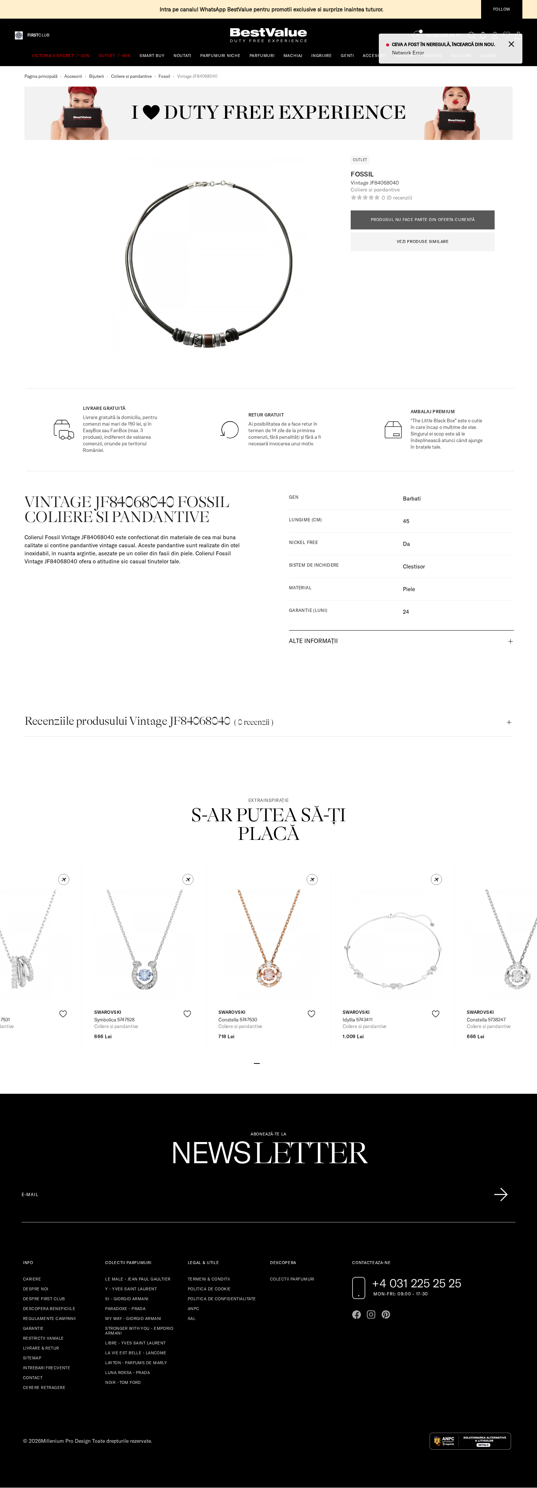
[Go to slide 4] (274, 1063)
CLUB (38, 35)
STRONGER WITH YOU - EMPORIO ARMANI (139, 1331)
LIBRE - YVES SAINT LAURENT (135, 1343)
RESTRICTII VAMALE (43, 1338)
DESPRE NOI (35, 1288)
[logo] (268, 35)
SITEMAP (32, 1357)
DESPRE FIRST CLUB (44, 1298)
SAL (191, 1318)
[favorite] (507, 35)
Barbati (412, 498)
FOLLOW (501, 9)
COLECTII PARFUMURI (292, 1279)
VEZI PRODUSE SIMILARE (423, 241)
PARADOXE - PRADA (125, 1308)
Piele (409, 589)
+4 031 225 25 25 (416, 1283)
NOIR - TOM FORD (123, 1382)
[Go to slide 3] (268, 1063)
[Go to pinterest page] (385, 1314)
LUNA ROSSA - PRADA (127, 1372)
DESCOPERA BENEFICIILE (49, 1308)
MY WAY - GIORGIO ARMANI (133, 1318)
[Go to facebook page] (356, 1314)
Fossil (164, 76)
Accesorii (73, 76)
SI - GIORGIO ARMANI (126, 1298)
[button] (63, 879)
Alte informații (313, 640)
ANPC (193, 1308)
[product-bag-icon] (63, 1031)
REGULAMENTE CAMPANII (49, 1318)
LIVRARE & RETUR (41, 1348)
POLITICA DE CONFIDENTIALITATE (222, 1298)
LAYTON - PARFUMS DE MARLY (136, 1362)
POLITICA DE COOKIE (209, 1288)
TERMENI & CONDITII (209, 1279)
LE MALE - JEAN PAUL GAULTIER (137, 1279)
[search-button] (472, 35)
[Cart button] (518, 35)
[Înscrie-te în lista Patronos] (500, 1195)
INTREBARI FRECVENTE (46, 1367)
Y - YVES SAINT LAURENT (131, 1288)
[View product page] (144, 944)
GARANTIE (33, 1328)
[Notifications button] (483, 35)
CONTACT (32, 1377)
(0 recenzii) (399, 197)
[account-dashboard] (495, 35)
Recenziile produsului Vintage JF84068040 (148, 721)
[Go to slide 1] (257, 1063)
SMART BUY (152, 55)
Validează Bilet (443, 35)
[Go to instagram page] (371, 1314)
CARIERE (32, 1279)
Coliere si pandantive (131, 76)
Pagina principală (40, 76)
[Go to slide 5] (280, 1063)
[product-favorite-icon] (63, 1014)
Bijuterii (96, 76)
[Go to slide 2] (263, 1063)
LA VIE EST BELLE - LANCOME (135, 1352)
